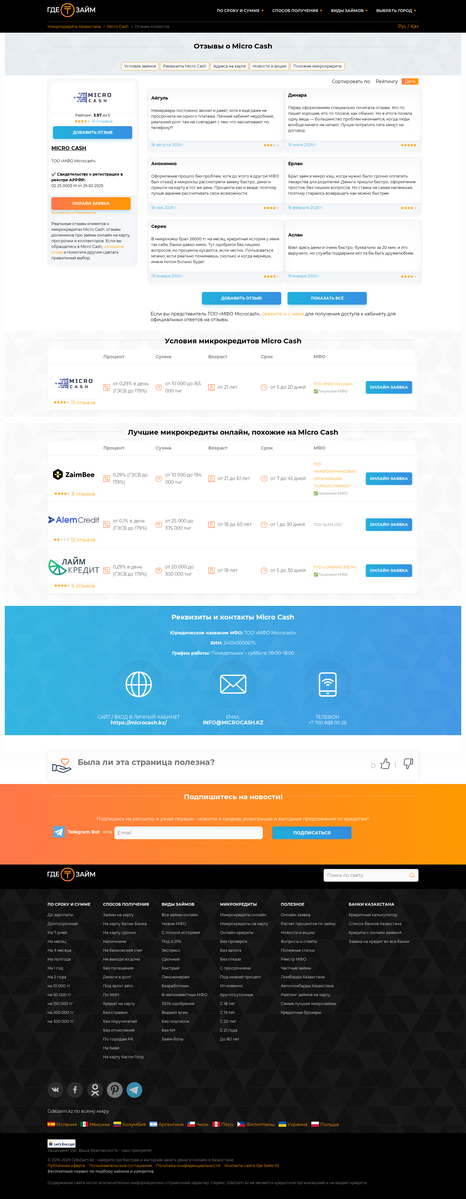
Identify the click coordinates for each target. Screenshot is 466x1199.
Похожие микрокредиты (317, 66)
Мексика (99, 1124)
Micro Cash (68, 148)
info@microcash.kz (233, 723)
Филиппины (260, 1124)
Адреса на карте (229, 66)
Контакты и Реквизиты (73, 212)
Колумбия (134, 1124)
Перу (227, 1124)
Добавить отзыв (93, 132)
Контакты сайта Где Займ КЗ (251, 1165)
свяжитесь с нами (283, 314)
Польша (329, 1124)
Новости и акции (269, 66)
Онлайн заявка (91, 203)
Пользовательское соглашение (120, 1165)
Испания (66, 1124)
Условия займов (140, 66)
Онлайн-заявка (389, 387)
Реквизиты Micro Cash (184, 66)
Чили (202, 1124)
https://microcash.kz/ (139, 723)
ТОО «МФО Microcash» (333, 384)
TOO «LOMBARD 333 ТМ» (335, 567)
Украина (297, 1124)
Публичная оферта (66, 1165)
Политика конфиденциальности (188, 1165)
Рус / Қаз (408, 26)
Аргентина (171, 1124)
